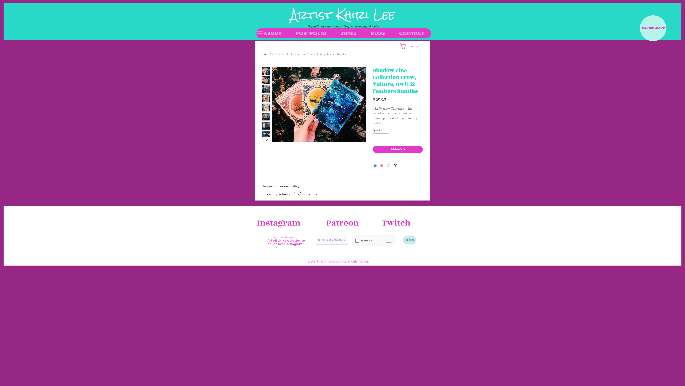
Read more (378, 123)
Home (265, 54)
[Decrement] (375, 137)
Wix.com (363, 261)
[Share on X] (395, 166)
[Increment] (386, 137)
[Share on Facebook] (375, 166)
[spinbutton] (381, 137)
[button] (260, 33)
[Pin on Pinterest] (382, 166)
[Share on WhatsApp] (389, 166)
